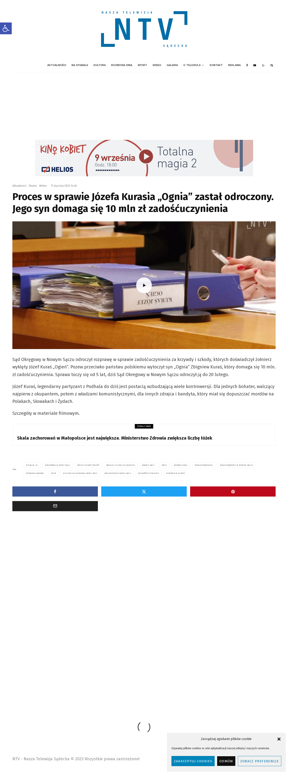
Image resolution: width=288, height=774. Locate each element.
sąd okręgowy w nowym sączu (237, 465)
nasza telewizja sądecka (121, 465)
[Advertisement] (144, 106)
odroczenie (181, 465)
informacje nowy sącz (58, 465)
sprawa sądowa (35, 473)
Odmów (226, 761)
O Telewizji (191, 65)
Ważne (33, 185)
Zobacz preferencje (259, 761)
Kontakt (216, 65)
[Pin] (233, 491)
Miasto (33, 578)
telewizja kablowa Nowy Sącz (80, 473)
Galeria (172, 65)
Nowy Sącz (149, 465)
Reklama (234, 65)
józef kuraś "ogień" (88, 465)
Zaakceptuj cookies (193, 761)
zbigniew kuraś (175, 473)
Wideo (157, 65)
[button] (6, 28)
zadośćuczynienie (149, 473)
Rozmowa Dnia (121, 65)
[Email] (55, 506)
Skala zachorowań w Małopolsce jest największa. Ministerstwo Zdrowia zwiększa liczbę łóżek (114, 438)
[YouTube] (255, 65)
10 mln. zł (32, 465)
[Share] (55, 491)
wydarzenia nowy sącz (118, 473)
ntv (165, 465)
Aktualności (56, 65)
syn (54, 473)
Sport (142, 65)
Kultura (100, 65)
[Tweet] (144, 491)
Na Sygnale (80, 65)
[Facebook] (247, 65)
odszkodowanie (204, 465)
